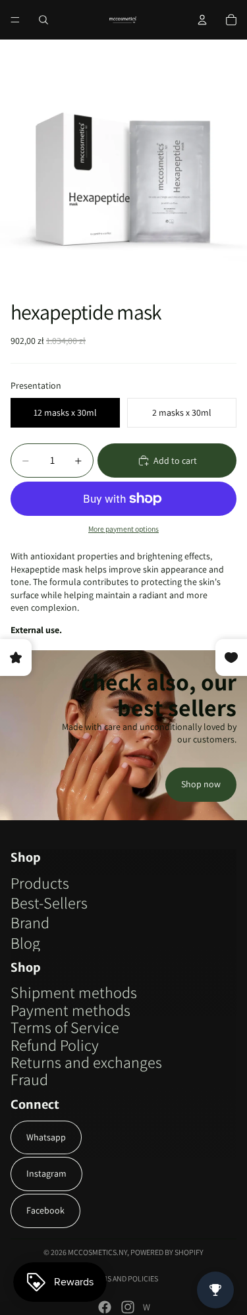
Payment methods (70, 1010)
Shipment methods (74, 992)
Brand (30, 922)
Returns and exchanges (86, 1062)
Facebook (45, 1210)
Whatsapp (46, 1137)
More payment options (123, 529)
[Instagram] (128, 1307)
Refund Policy (55, 1044)
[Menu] (15, 20)
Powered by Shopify (167, 1252)
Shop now (201, 784)
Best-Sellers (49, 902)
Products (40, 882)
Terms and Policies (123, 1278)
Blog (25, 942)
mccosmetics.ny (97, 1252)
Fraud (29, 1079)
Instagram (46, 1173)
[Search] (43, 19)
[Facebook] (105, 1307)
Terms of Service (65, 1027)
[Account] (202, 19)
